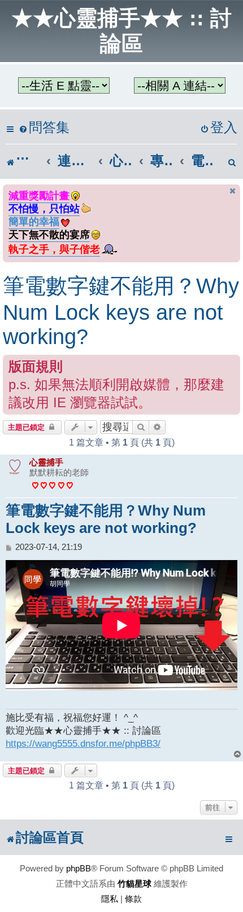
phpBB (78, 868)
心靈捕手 (46, 462)
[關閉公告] (233, 191)
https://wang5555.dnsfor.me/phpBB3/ (83, 743)
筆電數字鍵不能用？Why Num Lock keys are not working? (121, 311)
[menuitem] (44, 128)
